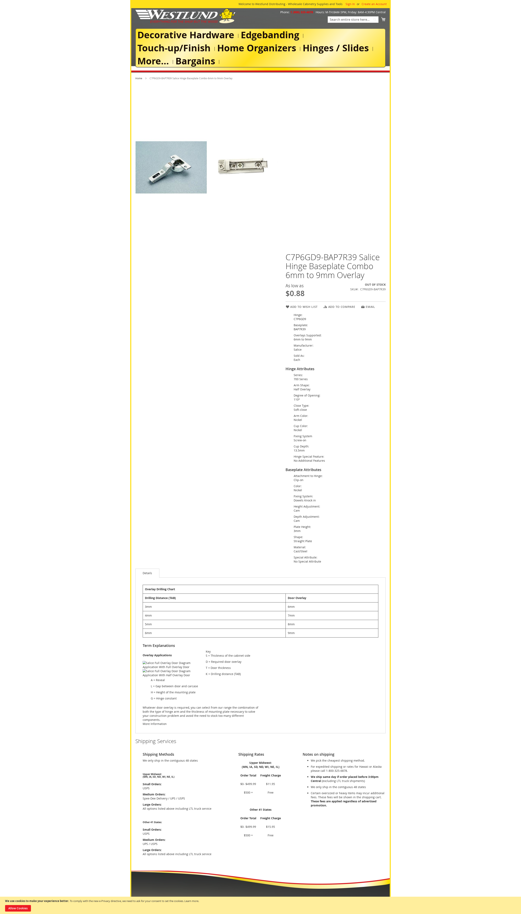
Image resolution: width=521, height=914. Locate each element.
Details (147, 573)
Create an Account (374, 4)
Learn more (191, 901)
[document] (261, 905)
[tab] (147, 573)
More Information (155, 724)
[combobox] (353, 19)
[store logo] (185, 16)
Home (138, 78)
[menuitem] (186, 35)
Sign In (350, 4)
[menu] (260, 47)
